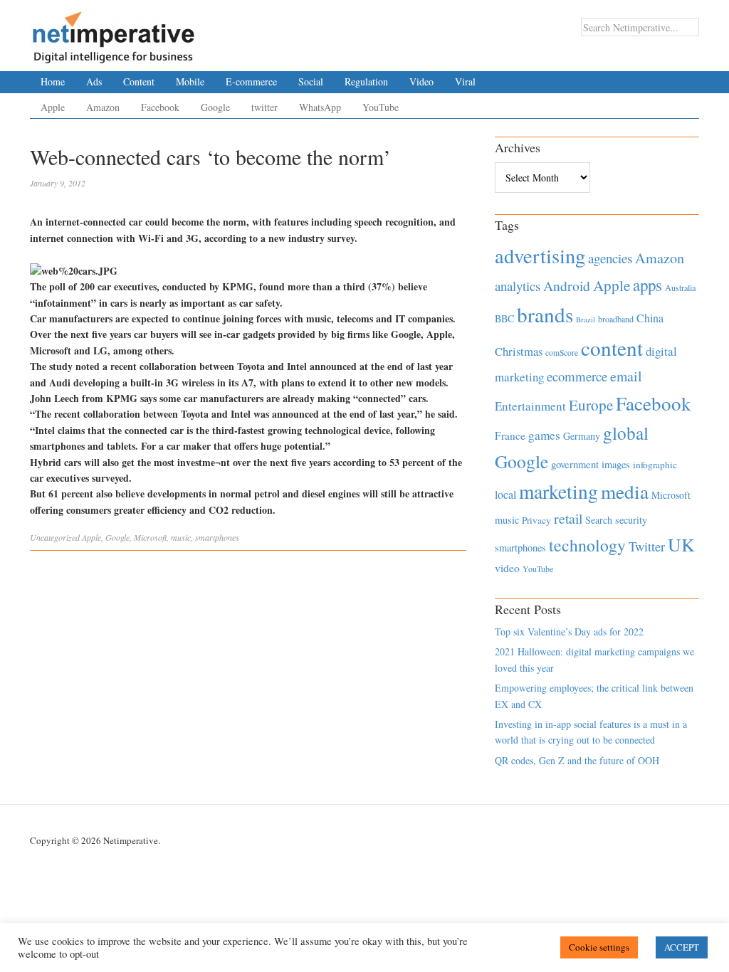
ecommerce (577, 376)
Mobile (190, 81)
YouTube (380, 107)
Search (598, 520)
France (510, 435)
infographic (655, 464)
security (631, 520)
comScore (561, 352)
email (626, 376)
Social (310, 81)
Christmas (518, 351)
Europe (591, 405)
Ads (94, 81)
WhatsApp (320, 107)
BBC (504, 318)
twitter (264, 107)
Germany (581, 436)
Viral (465, 81)
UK (681, 544)
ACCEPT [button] (681, 947)
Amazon (103, 107)
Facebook (160, 107)
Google (215, 107)
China (650, 317)
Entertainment (530, 406)
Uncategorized (55, 537)
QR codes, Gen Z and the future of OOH (577, 760)
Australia (680, 287)
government (575, 464)
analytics (517, 286)
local (505, 494)
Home (53, 81)
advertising (540, 255)
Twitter (647, 546)
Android (566, 285)
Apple (53, 107)
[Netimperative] (113, 32)
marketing (558, 491)
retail (568, 518)
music (181, 537)
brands (545, 314)
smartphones (217, 537)
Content (138, 81)
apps (647, 284)
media (625, 491)
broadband (616, 318)
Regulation (366, 81)
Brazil (585, 319)
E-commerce (251, 81)
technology (587, 545)
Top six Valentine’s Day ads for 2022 (569, 631)
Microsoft (150, 537)
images (616, 464)
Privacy (536, 520)
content (612, 347)
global (626, 433)
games (544, 435)
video (507, 568)
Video (421, 81)
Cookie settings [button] (599, 947)
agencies (610, 258)
